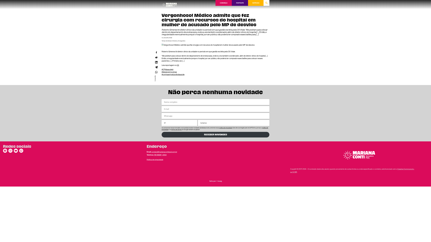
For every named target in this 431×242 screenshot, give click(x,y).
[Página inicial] (170, 4)
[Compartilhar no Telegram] (156, 67)
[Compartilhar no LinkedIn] (156, 62)
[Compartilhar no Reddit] (156, 57)
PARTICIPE (240, 3)
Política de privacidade (155, 159)
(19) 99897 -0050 (160, 155)
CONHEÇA (224, 3)
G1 (178, 65)
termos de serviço (176, 130)
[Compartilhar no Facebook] (156, 52)
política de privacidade (225, 128)
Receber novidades (215, 135)
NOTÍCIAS (255, 3)
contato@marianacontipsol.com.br (164, 152)
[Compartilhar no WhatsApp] (156, 72)
